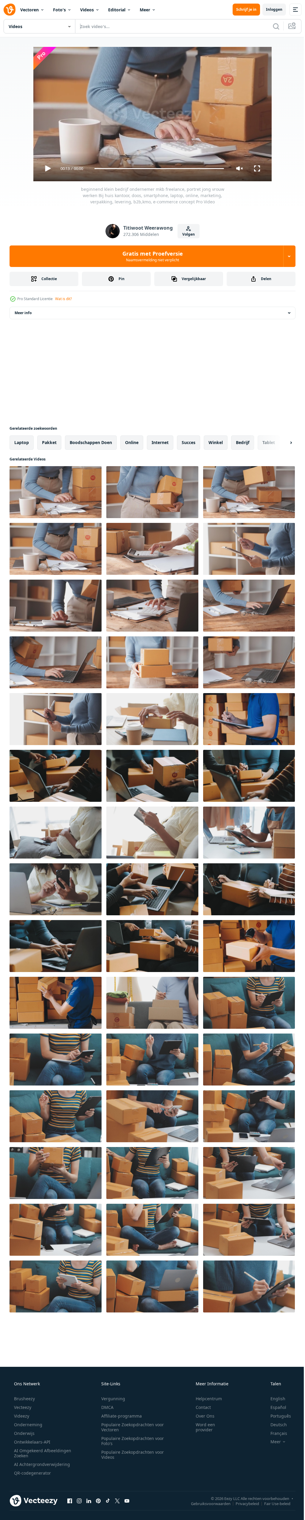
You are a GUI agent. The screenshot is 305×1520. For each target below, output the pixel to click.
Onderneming (27, 1424)
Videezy (21, 1416)
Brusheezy (23, 1398)
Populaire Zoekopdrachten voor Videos (130, 1454)
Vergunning (111, 1398)
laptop (21, 442)
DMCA (105, 1407)
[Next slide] (281, 442)
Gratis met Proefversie (150, 256)
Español (274, 1407)
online (132, 442)
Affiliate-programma (119, 1416)
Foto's (59, 10)
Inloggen (270, 9)
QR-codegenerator (31, 1473)
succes (188, 442)
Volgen (186, 234)
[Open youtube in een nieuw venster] (127, 1500)
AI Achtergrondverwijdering (41, 1464)
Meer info (23, 312)
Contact (199, 1407)
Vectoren (29, 10)
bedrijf (242, 442)
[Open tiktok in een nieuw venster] (107, 1500)
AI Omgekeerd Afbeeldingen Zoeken (34, 1453)
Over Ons (201, 1416)
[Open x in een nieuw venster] (117, 1500)
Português (277, 1416)
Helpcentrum (205, 1398)
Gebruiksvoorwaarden (206, 1503)
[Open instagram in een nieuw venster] (79, 1500)
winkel (215, 442)
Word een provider (201, 1427)
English (274, 1398)
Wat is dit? (63, 298)
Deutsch (275, 1424)
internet (160, 442)
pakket (49, 442)
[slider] (157, 168)
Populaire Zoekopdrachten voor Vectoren (130, 1427)
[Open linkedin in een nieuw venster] (88, 1500)
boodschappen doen (91, 442)
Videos (87, 10)
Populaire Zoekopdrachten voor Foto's (130, 1440)
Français (275, 1433)
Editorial (116, 10)
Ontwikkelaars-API (31, 1442)
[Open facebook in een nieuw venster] (69, 1500)
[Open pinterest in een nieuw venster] (98, 1500)
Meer (145, 10)
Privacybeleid (243, 1503)
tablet (268, 442)
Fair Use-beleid (273, 1503)
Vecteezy (22, 1407)
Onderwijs (23, 1433)
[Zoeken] (271, 26)
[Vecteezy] (9, 10)
